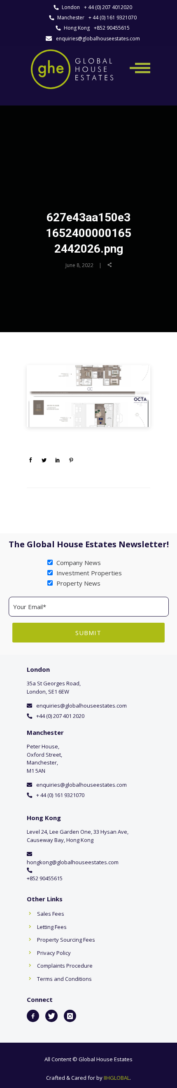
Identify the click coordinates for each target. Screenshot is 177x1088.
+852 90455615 (112, 27)
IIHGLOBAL (117, 1077)
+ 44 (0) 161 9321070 (112, 17)
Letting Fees (52, 927)
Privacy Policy (54, 953)
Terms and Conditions (64, 978)
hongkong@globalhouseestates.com (73, 862)
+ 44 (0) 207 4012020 (108, 7)
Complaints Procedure (65, 965)
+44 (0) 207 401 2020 (60, 716)
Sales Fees (50, 913)
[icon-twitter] (51, 1016)
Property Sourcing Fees (66, 939)
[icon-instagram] (70, 1016)
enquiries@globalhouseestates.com (98, 38)
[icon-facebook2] (33, 1016)
